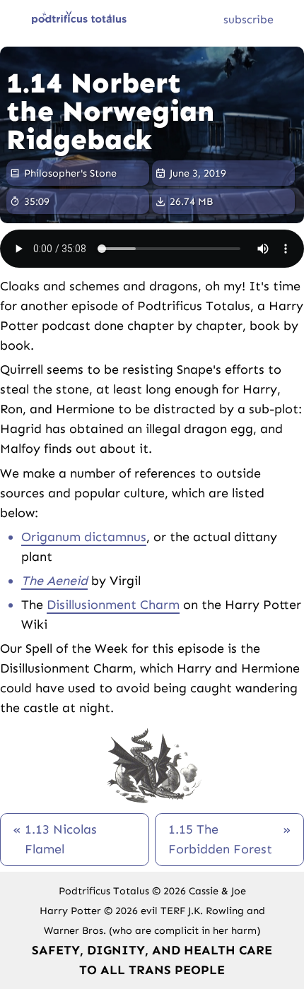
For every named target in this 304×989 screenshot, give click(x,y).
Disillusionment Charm (113, 604)
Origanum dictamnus (83, 537)
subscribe (248, 19)
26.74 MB (191, 201)
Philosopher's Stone (70, 173)
